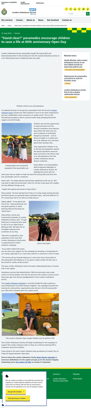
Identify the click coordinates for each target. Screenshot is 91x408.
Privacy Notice (77, 378)
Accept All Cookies (15, 392)
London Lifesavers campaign (15, 283)
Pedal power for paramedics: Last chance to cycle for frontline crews (75, 78)
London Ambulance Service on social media (60, 380)
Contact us (67, 20)
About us (30, 20)
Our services (7, 20)
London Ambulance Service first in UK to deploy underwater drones (75, 92)
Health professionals (25, 3)
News (40, 20)
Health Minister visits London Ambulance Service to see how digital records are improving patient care (75, 63)
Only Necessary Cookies (17, 398)
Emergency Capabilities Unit (9, 3)
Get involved (53, 20)
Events (9, 25)
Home (3, 25)
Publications (40, 3)
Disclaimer (76, 374)
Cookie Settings (3, 405)
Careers (19, 20)
